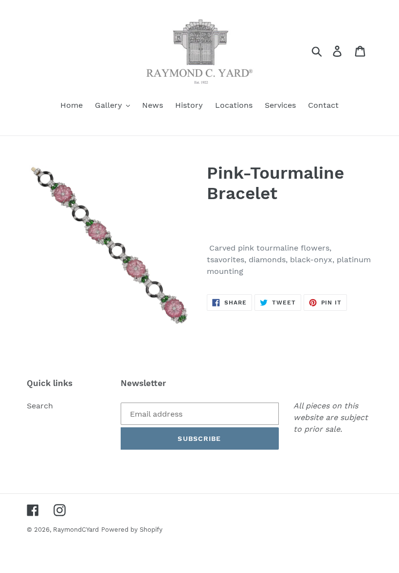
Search (40, 405)
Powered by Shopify (132, 529)
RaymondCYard (76, 529)
